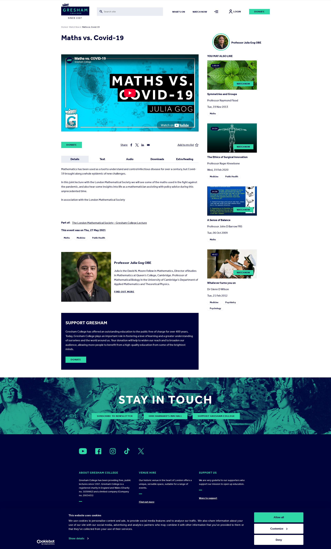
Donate (259, 11)
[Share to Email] (148, 145)
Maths (67, 237)
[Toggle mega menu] (216, 11)
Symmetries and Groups (222, 94)
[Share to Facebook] (131, 145)
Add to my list (186, 144)
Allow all (279, 517)
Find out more (124, 291)
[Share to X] (137, 145)
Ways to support (208, 498)
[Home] (75, 11)
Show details (76, 538)
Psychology (215, 308)
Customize (276, 528)
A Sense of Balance (218, 220)
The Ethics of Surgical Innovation (227, 157)
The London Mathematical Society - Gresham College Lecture (109, 222)
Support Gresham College (216, 416)
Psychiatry (230, 302)
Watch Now (74, 27)
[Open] (83, 451)
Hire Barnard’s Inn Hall (165, 416)
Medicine (81, 237)
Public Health (98, 237)
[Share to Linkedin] (143, 145)
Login (237, 11)
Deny (279, 539)
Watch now (200, 11)
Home (64, 27)
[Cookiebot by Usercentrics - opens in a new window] (46, 542)
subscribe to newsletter (115, 416)
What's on (178, 11)
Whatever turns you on (221, 282)
